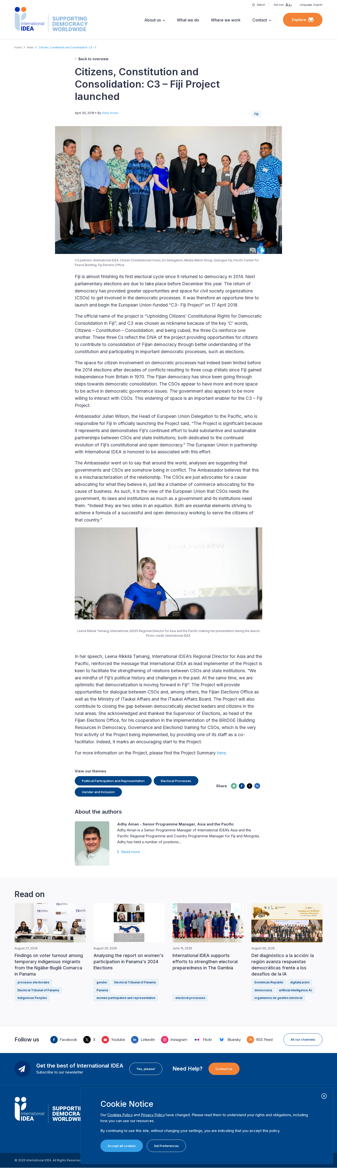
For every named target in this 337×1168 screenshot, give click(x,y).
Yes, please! (145, 1069)
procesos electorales (33, 982)
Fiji (256, 114)
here (221, 752)
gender (101, 982)
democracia (263, 990)
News (30, 47)
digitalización (299, 982)
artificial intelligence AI (295, 990)
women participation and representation (125, 998)
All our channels (303, 1039)
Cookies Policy (120, 1114)
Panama (102, 990)
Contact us (224, 1069)
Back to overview (93, 59)
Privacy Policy (153, 1114)
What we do (188, 20)
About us (152, 20)
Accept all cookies (122, 1146)
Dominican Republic (268, 982)
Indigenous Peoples (32, 998)
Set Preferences (166, 1146)
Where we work (226, 20)
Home (18, 47)
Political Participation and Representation (113, 781)
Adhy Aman (110, 113)
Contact (259, 20)
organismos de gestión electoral (278, 998)
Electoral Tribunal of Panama (38, 990)
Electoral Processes (176, 781)
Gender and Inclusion (98, 792)
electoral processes (190, 998)
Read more (130, 851)
